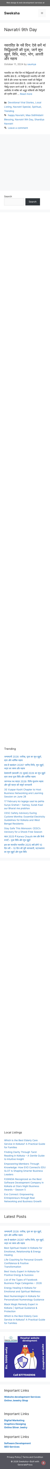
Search (8, 196)
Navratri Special (22, 106)
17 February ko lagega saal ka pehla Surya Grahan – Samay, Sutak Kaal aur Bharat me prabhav (24, 805)
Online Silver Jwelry (15, 1427)
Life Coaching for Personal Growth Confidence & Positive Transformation (23, 1263)
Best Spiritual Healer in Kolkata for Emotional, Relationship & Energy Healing (23, 1251)
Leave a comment (18, 128)
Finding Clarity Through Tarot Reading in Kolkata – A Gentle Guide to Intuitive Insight (24, 1156)
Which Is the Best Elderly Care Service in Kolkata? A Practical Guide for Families (24, 1144)
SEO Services (12, 1446)
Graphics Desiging (15, 1424)
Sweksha (12, 13)
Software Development (17, 1443)
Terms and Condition (32, 1457)
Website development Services (22, 1397)
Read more (26, 94)
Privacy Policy (14, 1457)
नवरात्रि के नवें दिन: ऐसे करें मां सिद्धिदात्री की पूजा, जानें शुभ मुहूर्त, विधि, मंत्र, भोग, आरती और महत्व (25, 52)
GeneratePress (25, 1464)
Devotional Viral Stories (21, 102)
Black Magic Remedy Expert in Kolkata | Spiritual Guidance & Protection (21, 1308)
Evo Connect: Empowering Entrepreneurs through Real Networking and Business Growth (23, 1198)
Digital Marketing (14, 1420)
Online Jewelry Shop (16, 1400)
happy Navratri (16, 115)
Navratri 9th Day (24, 119)
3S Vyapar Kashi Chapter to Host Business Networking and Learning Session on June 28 (23, 793)
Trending (9, 111)
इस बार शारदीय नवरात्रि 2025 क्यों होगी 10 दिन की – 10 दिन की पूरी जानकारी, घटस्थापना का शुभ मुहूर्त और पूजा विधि (24, 848)
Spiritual (36, 106)
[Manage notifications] (43, 1463)
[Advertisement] (25, 162)
